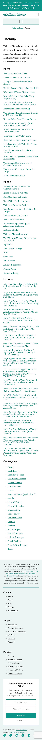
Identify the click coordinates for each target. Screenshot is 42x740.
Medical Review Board (13, 219)
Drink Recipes (14, 486)
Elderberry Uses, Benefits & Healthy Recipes (20, 210)
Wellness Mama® (21, 730)
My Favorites (9, 261)
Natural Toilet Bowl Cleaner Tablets (19, 119)
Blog (9, 603)
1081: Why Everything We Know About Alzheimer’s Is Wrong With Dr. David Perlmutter (20, 312)
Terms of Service (30, 571)
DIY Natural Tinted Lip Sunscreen (19, 92)
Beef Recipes (13, 470)
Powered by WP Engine (17, 733)
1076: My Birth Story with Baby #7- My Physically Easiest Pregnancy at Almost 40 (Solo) (19, 352)
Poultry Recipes (15, 517)
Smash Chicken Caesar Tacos (16, 77)
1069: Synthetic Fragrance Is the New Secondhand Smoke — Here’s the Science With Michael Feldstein (20, 414)
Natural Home (14, 502)
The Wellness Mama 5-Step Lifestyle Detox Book (19, 239)
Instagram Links (10, 230)
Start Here (8, 257)
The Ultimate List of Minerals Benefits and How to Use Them (21, 114)
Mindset (11, 498)
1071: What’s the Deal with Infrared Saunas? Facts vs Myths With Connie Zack (20, 397)
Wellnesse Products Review (15, 205)
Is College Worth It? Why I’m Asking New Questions (20, 145)
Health (11, 490)
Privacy (11, 656)
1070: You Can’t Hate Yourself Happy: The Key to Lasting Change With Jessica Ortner (20, 405)
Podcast (11, 607)
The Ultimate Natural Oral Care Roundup (18, 151)
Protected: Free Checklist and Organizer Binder (17, 187)
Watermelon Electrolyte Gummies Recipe (18, 170)
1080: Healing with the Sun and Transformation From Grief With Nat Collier (20, 320)
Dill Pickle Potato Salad (14, 175)
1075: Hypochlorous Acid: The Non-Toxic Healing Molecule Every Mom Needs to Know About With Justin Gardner (19, 361)
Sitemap (11, 638)
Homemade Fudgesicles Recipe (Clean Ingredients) (20, 157)
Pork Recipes (14, 513)
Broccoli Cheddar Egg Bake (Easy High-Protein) (18, 97)
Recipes (11, 521)
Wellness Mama (17, 28)
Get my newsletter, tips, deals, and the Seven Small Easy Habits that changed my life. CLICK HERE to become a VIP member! (21, 5)
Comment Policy (11, 273)
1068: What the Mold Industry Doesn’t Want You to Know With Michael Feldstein (18, 422)
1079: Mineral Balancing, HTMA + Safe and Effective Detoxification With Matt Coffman (21, 329)
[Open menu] (37, 14)
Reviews (11, 525)
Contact (11, 642)
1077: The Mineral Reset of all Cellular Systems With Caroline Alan (20, 345)
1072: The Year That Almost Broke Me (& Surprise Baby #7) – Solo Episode (20, 390)
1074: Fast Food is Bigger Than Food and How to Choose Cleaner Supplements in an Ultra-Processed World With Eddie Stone (19, 372)
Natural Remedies (16, 506)
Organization (14, 509)
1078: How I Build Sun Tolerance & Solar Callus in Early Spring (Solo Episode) (19, 337)
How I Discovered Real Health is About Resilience (18, 130)
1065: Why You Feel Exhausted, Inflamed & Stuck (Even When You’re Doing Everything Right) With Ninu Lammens (20, 451)
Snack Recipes (14, 541)
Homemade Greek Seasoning (16, 109)
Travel (10, 549)
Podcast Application (16, 628)
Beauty (11, 467)
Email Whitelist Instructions (16, 201)
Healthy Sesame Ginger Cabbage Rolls (20, 88)
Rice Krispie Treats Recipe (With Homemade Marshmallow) (18, 124)
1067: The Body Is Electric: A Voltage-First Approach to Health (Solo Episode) (20, 431)
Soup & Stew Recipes (17, 545)
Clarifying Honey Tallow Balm (17, 136)
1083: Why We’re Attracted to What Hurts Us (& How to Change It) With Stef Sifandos (20, 294)
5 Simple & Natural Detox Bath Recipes (17, 83)
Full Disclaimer (14, 663)
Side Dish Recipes (16, 537)
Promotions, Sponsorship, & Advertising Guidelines (16, 225)
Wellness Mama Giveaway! (15, 234)
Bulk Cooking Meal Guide (15, 197)
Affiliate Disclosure (12, 265)
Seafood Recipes (15, 533)
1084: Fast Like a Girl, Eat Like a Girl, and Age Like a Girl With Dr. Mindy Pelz (20, 286)
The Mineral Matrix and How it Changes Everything (17, 164)
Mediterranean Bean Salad (15, 73)
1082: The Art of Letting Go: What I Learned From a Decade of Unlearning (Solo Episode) (20, 303)
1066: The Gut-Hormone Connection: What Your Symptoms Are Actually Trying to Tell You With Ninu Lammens (20, 441)
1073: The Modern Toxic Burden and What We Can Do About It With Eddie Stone (20, 382)
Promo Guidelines (15, 670)
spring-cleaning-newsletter (15, 193)
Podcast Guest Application (15, 215)
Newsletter (12, 624)
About (10, 600)
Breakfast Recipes (16, 474)
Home (6, 252)
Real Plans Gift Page (12, 248)
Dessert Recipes (15, 482)
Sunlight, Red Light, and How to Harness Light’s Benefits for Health (19, 103)
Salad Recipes (14, 529)
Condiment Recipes (17, 478)
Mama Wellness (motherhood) (22, 494)
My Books (7, 244)
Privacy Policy (9, 269)
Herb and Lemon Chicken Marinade (19, 140)
